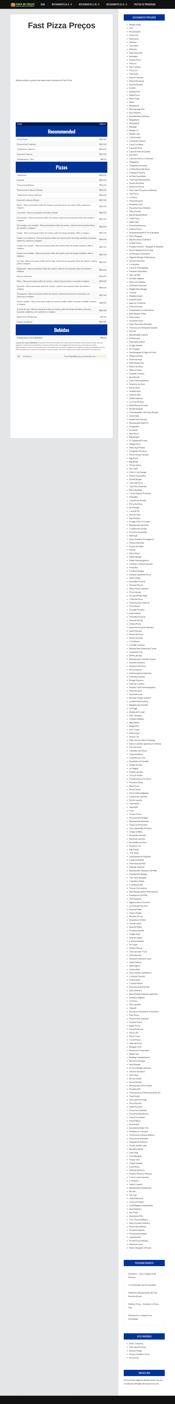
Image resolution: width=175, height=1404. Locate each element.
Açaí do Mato (135, 927)
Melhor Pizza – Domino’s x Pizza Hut (143, 1306)
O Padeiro (134, 1180)
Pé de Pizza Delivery (138, 1240)
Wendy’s (133, 49)
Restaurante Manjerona (140, 1187)
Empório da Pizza (137, 666)
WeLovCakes (135, 370)
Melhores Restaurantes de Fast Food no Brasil (142, 1294)
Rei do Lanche (135, 800)
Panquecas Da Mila (138, 895)
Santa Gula (134, 415)
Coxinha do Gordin (138, 528)
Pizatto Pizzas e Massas (140, 1173)
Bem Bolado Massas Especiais (143, 994)
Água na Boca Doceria (139, 902)
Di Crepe (133, 944)
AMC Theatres (136, 1343)
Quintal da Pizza (137, 1170)
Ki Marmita (134, 338)
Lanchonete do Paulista (140, 856)
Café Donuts (135, 137)
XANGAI (133, 535)
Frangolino (134, 426)
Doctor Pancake (137, 260)
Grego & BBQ (135, 831)
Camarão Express (137, 141)
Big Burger (134, 437)
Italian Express (136, 398)
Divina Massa (135, 948)
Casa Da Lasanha (137, 1117)
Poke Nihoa (134, 1120)
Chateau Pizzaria (137, 172)
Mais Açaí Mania (137, 447)
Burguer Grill (135, 1046)
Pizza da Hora (135, 504)
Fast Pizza (134, 1015)
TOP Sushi (134, 853)
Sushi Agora (134, 965)
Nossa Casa (134, 514)
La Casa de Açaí (136, 401)
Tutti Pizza (134, 218)
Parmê (132, 549)
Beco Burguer (135, 490)
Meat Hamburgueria (139, 560)
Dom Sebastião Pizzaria (140, 828)
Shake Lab (134, 1054)
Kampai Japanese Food (140, 574)
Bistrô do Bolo (136, 366)
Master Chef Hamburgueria (142, 687)
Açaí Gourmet (135, 52)
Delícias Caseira (136, 683)
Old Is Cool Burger (138, 472)
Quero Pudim (135, 913)
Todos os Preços (22, 4)
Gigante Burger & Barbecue (142, 257)
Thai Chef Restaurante (139, 179)
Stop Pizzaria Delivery (139, 1223)
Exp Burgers (135, 518)
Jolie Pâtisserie (136, 1198)
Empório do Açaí (137, 384)
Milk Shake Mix (136, 363)
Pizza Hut (133, 35)
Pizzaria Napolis (137, 1230)
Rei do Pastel (135, 1078)
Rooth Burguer (136, 408)
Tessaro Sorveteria (138, 888)
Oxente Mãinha (136, 719)
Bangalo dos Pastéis (138, 704)
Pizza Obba (134, 789)
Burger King (135, 24)
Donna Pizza (135, 59)
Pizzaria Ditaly (136, 782)
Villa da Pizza (135, 1043)
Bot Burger (134, 507)
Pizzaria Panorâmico (139, 1113)
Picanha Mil (134, 1089)
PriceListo (100, 356)
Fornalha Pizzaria (137, 581)
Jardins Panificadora (138, 701)
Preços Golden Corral (139, 1354)
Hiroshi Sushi (135, 747)
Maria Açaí (134, 733)
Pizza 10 (133, 70)
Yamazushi (134, 803)
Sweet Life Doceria (138, 419)
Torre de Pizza (136, 482)
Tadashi (132, 1008)
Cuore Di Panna (136, 1201)
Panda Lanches (136, 772)
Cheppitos (134, 162)
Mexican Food (136, 1244)
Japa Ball (133, 807)
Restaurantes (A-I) (60, 4)
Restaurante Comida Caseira (142, 659)
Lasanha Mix (135, 1237)
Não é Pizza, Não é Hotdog (142, 740)
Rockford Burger (137, 1060)
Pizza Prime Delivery (139, 1018)
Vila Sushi (133, 73)
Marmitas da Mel (137, 863)
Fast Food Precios (137, 1347)
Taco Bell (133, 45)
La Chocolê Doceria (138, 905)
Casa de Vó (134, 511)
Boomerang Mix (137, 109)
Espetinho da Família (138, 761)
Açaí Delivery (135, 1209)
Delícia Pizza (135, 229)
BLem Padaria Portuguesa (141, 539)
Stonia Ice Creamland (139, 1050)
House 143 (134, 1159)
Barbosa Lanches (137, 838)
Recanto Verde (136, 1149)
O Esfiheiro (134, 641)
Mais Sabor (134, 317)
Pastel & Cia (135, 845)
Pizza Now (134, 553)
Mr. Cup (133, 1195)
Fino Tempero (135, 715)
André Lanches (136, 637)
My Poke (133, 1212)
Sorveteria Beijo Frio (138, 1127)
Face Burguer (135, 1156)
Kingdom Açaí (135, 296)
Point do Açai (135, 690)
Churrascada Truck (138, 951)
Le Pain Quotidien (137, 176)
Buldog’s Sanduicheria (139, 1057)
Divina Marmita (136, 542)
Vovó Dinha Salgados (139, 793)
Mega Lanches (136, 355)
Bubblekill (134, 123)
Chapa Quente (136, 1163)
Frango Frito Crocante (139, 521)
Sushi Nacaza (135, 631)
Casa (43, 4)
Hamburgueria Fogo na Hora (142, 352)
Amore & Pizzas (136, 186)
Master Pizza (135, 1022)
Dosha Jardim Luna (138, 1145)
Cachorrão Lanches (138, 796)
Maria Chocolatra (137, 475)
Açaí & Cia (134, 736)
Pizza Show (134, 606)
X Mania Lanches (137, 676)
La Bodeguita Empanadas (141, 1205)
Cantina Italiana (136, 941)
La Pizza (133, 197)
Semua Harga (135, 1350)
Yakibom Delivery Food (140, 958)
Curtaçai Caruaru (137, 976)
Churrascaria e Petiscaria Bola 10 (144, 1092)
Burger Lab (134, 133)
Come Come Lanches (139, 1177)
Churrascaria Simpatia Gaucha (143, 327)
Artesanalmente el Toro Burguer (144, 232)
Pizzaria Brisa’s (136, 1029)
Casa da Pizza (135, 148)
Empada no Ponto (137, 919)
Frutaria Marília (136, 930)
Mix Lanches (135, 1004)
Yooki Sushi (134, 1096)
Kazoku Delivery (137, 662)
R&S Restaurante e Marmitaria (143, 891)
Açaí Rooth (134, 377)
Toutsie (132, 292)
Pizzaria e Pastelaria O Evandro (144, 1011)
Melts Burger (135, 556)
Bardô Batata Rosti (138, 214)
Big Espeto (134, 722)
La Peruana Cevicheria (139, 253)
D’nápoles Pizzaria (138, 451)
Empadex (133, 496)
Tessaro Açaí (135, 923)
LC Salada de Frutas (138, 440)
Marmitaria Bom (137, 341)
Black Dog (134, 98)
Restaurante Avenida (138, 821)
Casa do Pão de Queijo (139, 151)
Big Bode (133, 461)
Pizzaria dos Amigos (138, 817)
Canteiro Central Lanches (141, 563)
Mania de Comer (137, 712)
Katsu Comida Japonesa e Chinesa (145, 743)
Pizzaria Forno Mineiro (140, 208)
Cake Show (134, 1166)
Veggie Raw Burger (138, 289)
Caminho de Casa (137, 757)
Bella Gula (134, 222)
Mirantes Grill (135, 204)
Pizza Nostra (135, 1103)
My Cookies (135, 67)
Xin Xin (132, 1191)
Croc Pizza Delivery (138, 1219)
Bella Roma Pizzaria (138, 405)
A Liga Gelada (135, 345)
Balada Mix (134, 91)
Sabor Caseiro (135, 1184)
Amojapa (133, 56)
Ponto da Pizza (136, 634)
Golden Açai (135, 391)
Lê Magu (133, 708)
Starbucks (134, 38)
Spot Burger (135, 1064)
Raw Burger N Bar (137, 313)
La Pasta (133, 1001)
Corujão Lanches (137, 645)
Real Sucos (134, 433)
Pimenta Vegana (136, 997)
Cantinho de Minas (138, 750)
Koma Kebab (135, 1082)
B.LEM (132, 88)
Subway (133, 42)
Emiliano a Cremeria (138, 1131)
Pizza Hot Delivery (138, 1110)
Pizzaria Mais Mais (138, 595)
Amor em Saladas (137, 282)
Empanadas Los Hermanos (141, 310)
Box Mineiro (135, 112)
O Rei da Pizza (136, 599)
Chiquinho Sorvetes (138, 165)
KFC (131, 28)
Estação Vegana (136, 278)
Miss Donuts (135, 211)
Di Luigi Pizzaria (136, 609)
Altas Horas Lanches (138, 588)
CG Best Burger (136, 571)
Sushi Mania (134, 578)
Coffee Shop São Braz (139, 169)
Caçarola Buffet (136, 860)
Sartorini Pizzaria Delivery (141, 627)
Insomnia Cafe (136, 694)
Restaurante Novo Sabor (140, 1085)
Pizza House (135, 592)
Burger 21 (134, 130)
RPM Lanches (135, 655)
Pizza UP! (133, 1032)
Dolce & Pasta (135, 306)
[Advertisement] (61, 57)
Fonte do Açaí (135, 359)
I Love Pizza (134, 1039)
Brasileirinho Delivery (139, 116)
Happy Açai (134, 934)
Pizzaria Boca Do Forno (140, 778)
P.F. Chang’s (134, 349)
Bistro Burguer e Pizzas (140, 1247)
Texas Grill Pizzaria (138, 824)
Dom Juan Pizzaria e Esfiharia (143, 190)
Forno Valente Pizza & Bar (141, 250)
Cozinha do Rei (136, 884)
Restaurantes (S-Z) (115, 4)
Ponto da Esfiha (136, 183)
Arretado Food (136, 320)
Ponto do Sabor (136, 546)
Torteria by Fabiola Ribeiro (142, 1135)
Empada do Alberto (138, 1142)
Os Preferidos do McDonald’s (142, 1285)
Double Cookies (136, 373)
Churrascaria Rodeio (138, 1138)
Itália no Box (135, 394)
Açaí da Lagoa (135, 937)
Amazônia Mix (136, 1216)
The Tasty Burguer (138, 877)
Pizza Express (135, 669)
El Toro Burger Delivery (140, 1068)
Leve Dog (133, 1152)
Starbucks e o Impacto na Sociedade (140, 1317)
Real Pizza (134, 786)
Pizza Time (134, 1036)
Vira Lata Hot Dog (137, 1099)
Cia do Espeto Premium (140, 493)
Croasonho (134, 264)
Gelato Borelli (135, 764)
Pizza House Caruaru (139, 454)
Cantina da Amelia (137, 500)
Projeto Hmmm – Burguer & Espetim (146, 246)
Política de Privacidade (145, 4)
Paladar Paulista (136, 867)
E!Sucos (133, 63)
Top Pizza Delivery (138, 486)
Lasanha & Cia (135, 652)
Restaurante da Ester (139, 525)
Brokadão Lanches (138, 842)
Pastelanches (135, 955)
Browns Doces (136, 916)
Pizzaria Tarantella (138, 532)
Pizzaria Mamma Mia (139, 986)
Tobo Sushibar (136, 754)
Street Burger (135, 479)
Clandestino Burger (138, 874)
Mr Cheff (133, 468)
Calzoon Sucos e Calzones (141, 158)
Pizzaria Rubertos (137, 225)
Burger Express (136, 680)
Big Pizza (133, 458)
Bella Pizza (134, 95)
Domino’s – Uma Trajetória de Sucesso (142, 1275)
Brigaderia (134, 119)
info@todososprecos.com (147, 1383)
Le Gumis (133, 430)
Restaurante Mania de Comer (143, 648)
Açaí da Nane (135, 909)
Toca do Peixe (135, 775)
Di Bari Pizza (135, 243)
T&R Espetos (135, 898)
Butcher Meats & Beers (140, 697)
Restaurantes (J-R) (88, 4)
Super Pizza (134, 1025)
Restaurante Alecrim (138, 422)
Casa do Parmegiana (138, 267)
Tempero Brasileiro (138, 271)
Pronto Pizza (135, 814)
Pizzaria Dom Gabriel (139, 602)
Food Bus (133, 567)
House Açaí (134, 969)
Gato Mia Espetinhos (139, 380)
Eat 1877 (133, 155)
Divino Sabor (135, 465)
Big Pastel (134, 849)
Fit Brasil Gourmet (138, 285)
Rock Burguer (135, 236)
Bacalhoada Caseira (138, 334)
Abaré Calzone (136, 77)
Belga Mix (134, 726)
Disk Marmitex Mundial (140, 324)
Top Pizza (133, 193)
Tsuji (131, 810)
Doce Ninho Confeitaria (140, 972)
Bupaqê (132, 126)
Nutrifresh (134, 1124)
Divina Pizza (135, 623)
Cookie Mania (135, 983)
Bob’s (132, 102)
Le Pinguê (133, 768)
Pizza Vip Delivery (137, 1226)
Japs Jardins (135, 274)
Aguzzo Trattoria (137, 303)
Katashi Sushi (135, 299)
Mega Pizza (134, 444)
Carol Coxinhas (136, 144)
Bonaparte (134, 105)
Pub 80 (132, 331)
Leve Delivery (135, 990)
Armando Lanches (137, 835)
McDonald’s (135, 31)
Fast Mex (133, 1075)
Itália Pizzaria (135, 1106)
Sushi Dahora (135, 962)
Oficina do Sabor (137, 1071)
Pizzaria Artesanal (137, 1233)
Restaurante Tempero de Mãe (143, 870)
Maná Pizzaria (136, 200)
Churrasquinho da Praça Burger (143, 412)
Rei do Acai (134, 387)
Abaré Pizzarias (136, 81)
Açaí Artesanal (136, 84)
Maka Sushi (134, 979)
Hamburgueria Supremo (140, 673)
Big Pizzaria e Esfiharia (140, 239)
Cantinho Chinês (136, 881)
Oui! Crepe (134, 729)
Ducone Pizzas (136, 585)
